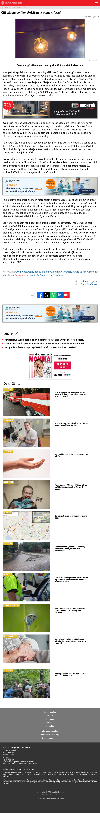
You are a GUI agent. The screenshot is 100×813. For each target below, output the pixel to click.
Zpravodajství (6, 8)
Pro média (50, 723)
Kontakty (50, 726)
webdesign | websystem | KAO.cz (50, 799)
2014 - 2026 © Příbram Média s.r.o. (50, 793)
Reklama (50, 719)
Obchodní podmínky (50, 738)
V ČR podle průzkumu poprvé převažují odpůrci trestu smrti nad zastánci (39, 347)
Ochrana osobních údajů (50, 734)
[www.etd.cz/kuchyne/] (50, 110)
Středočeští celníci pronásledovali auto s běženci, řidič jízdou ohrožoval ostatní (43, 344)
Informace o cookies (50, 731)
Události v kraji (23, 8)
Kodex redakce (50, 712)
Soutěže (50, 716)
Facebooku (20, 275)
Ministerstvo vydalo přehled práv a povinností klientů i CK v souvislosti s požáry (43, 340)
